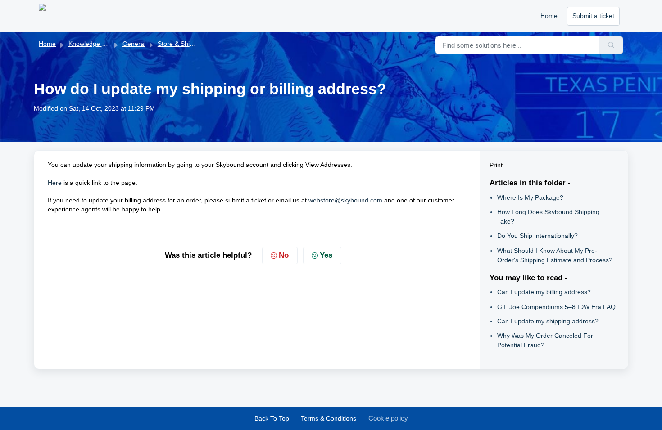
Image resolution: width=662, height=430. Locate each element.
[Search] (611, 45)
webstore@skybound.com (345, 200)
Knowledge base (92, 43)
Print (496, 165)
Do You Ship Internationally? (537, 235)
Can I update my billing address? (544, 292)
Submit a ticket (593, 15)
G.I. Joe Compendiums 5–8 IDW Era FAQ (556, 306)
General (133, 43)
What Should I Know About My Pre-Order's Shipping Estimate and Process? (554, 255)
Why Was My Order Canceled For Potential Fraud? (545, 340)
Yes (326, 255)
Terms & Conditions (328, 418)
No (284, 255)
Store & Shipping (181, 43)
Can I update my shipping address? (548, 321)
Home (549, 15)
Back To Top (271, 418)
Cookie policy (388, 418)
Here (55, 182)
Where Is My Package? (530, 197)
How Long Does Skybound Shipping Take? (548, 216)
